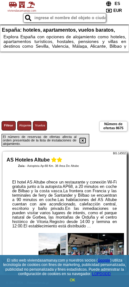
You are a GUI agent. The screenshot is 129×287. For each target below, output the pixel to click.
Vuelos (40, 125)
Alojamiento (25, 125)
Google (104, 260)
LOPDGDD (101, 274)
